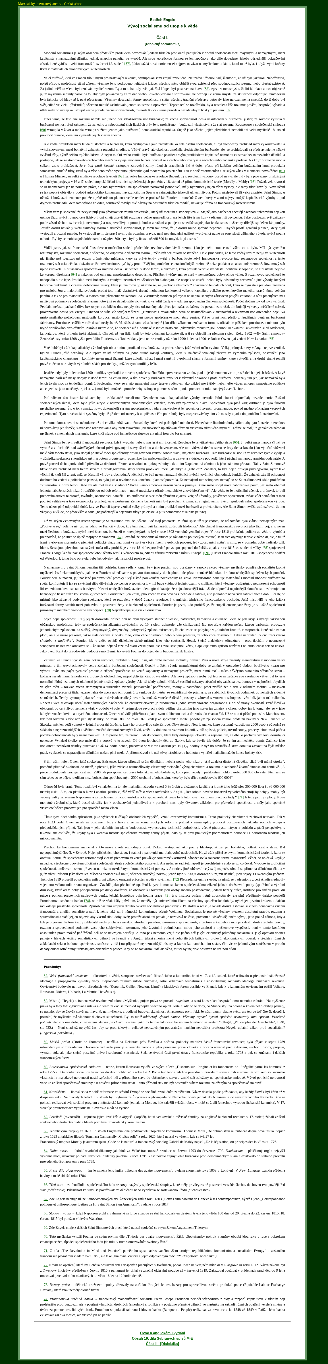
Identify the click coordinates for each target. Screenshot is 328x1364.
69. (46, 1227)
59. (46, 1042)
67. (46, 1199)
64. (46, 1151)
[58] (206, 89)
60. (46, 1067)
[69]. (206, 553)
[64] (74, 274)
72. (46, 1265)
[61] (282, 171)
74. (46, 1299)
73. (46, 1285)
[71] (241, 797)
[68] (265, 548)
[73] (166, 895)
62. (46, 1117)
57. (46, 976)
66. (46, 1185)
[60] (43, 130)
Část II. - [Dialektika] (162, 1344)
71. (46, 1251)
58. (46, 1001)
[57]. (127, 64)
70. (46, 1236)
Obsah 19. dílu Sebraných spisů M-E (162, 1338)
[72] (176, 879)
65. (46, 1170)
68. (46, 1213)
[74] (87, 901)
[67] (119, 537)
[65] (271, 339)
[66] (236, 442)
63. (46, 1131)
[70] (108, 610)
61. (46, 1092)
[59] (228, 110)
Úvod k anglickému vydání (162, 1333)
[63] (252, 181)
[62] (121, 176)
